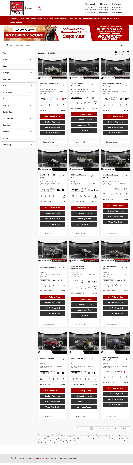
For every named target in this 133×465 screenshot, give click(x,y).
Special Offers (36, 19)
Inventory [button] (14, 19)
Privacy (47, 458)
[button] (65, 68)
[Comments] (64, 105)
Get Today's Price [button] (52, 116)
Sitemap (42, 458)
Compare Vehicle (48, 142)
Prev (87, 428)
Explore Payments (52, 122)
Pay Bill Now (48, 19)
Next (108, 428)
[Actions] (63, 84)
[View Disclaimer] (57, 105)
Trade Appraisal (17, 23)
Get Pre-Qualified (52, 127)
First (80, 428)
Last (115, 428)
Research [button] (73, 19)
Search (122, 45)
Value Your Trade (52, 133)
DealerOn (36, 458)
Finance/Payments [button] (61, 19)
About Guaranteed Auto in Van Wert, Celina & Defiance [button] (99, 19)
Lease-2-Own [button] (24, 19)
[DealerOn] (16, 458)
